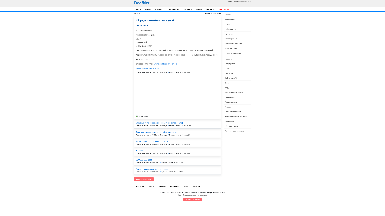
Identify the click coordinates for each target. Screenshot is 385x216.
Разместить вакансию (234, 44)
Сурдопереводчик (144, 160)
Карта (180, 195)
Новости (228, 59)
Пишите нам (210, 9)
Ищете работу (230, 34)
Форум (199, 9)
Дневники (196, 186)
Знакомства (159, 9)
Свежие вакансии (143, 179)
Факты (151, 186)
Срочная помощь (192, 199)
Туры (227, 83)
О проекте (162, 186)
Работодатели (230, 29)
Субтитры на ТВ (231, 78)
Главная (138, 9)
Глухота (228, 107)
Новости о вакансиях (233, 53)
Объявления (187, 9)
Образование (174, 9)
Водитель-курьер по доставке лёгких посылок (156, 132)
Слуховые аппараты (233, 112)
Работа (148, 9)
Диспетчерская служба (234, 93)
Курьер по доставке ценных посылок (152, 141)
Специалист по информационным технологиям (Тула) (159, 123)
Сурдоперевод (231, 97)
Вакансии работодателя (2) (147, 68)
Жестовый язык (231, 126)
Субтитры (229, 73)
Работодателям (231, 39)
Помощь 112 (224, 9)
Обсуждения (230, 64)
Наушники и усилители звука (236, 117)
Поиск (227, 24)
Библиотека (229, 121)
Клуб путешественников (234, 131)
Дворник (140, 151)
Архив (186, 186)
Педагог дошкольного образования (152, 169)
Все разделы (175, 186)
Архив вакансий (231, 48)
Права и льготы (231, 102)
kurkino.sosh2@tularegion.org (165, 64)
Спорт (227, 69)
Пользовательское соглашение (195, 195)
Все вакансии (230, 20)
